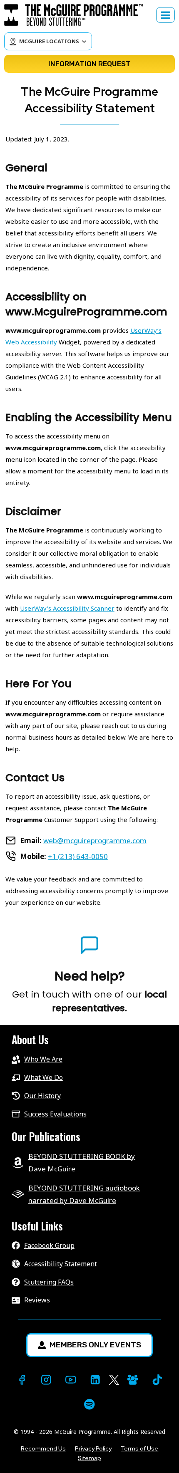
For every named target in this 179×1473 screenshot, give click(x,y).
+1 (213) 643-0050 (78, 856)
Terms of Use (139, 1448)
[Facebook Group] (132, 1380)
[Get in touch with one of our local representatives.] (89, 992)
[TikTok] (157, 1380)
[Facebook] (21, 1380)
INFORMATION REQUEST (89, 63)
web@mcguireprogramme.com (95, 840)
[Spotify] (89, 1404)
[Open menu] (165, 15)
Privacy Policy (93, 1448)
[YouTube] (70, 1380)
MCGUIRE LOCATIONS (49, 41)
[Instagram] (46, 1380)
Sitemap (89, 1458)
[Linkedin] (95, 1380)
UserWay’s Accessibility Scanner (67, 608)
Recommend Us (43, 1448)
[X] (114, 1380)
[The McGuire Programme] (77, 15)
